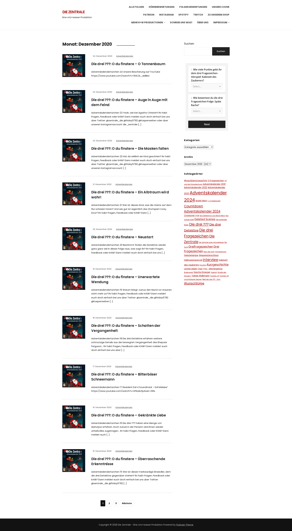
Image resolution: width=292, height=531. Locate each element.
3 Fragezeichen (216, 180)
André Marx (201, 200)
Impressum (220, 22)
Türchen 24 (224, 276)
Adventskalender (124, 56)
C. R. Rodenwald (214, 201)
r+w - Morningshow (212, 268)
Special (214, 272)
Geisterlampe (191, 255)
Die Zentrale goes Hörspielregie (211, 242)
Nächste (127, 503)
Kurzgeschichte (218, 265)
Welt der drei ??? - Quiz (211, 279)
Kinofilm (203, 265)
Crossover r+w (191, 215)
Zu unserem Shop (218, 14)
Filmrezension (220, 252)
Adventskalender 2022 (195, 187)
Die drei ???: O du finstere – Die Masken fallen (130, 148)
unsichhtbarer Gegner (193, 279)
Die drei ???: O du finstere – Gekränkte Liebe (128, 415)
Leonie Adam (190, 268)
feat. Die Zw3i (209, 252)
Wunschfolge (194, 283)
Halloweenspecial (193, 260)
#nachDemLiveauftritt (195, 180)
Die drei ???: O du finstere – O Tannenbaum (128, 64)
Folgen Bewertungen (193, 7)
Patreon (148, 14)
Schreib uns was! (181, 22)
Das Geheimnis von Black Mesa (212, 216)
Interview (210, 259)
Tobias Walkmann (200, 275)
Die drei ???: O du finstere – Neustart (122, 237)
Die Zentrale (73, 11)
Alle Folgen (136, 7)
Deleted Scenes (205, 219)
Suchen (189, 43)
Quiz (200, 268)
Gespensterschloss (209, 255)
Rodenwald (188, 272)
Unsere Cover (220, 7)
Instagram (166, 14)
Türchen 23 (214, 276)
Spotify (183, 14)
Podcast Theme (184, 524)
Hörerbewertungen (161, 7)
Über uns (203, 22)
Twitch (198, 14)
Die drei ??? (199, 224)
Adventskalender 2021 (214, 184)
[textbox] (206, 79)
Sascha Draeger (202, 272)
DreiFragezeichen (201, 247)
